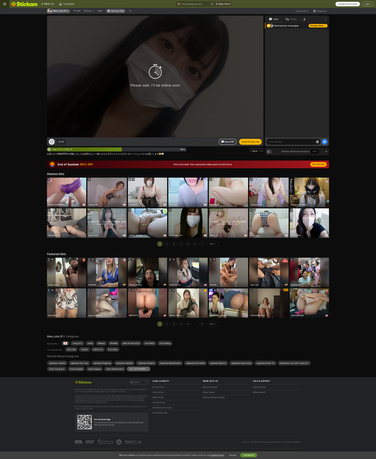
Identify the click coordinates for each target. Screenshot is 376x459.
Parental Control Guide (162, 408)
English (137, 382)
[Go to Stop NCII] (133, 442)
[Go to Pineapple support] (119, 442)
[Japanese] (65, 343)
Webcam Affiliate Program (214, 397)
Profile (77, 11)
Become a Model (210, 387)
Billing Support (259, 392)
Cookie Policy (217, 455)
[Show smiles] (317, 142)
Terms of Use (158, 392)
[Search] (212, 4)
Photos (89, 11)
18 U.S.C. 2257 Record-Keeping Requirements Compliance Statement (271, 442)
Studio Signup (209, 392)
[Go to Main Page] (24, 4)
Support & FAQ (259, 387)
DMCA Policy (158, 397)
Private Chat (316, 26)
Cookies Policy (158, 403)
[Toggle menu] (4, 4)
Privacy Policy (158, 387)
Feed (100, 11)
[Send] (325, 142)
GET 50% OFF (318, 164)
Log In (367, 4)
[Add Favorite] (52, 142)
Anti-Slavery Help (159, 413)
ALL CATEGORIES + (138, 369)
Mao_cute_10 (55, 336)
